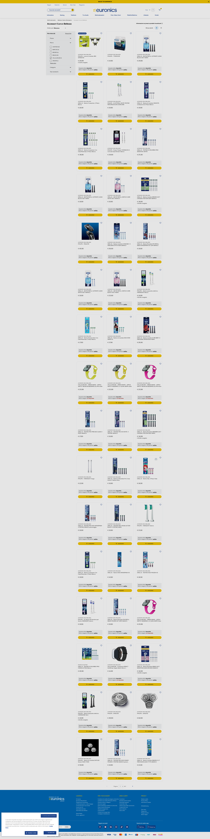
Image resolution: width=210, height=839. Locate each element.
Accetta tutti (51, 832)
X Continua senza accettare (49, 815)
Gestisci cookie (32, 833)
